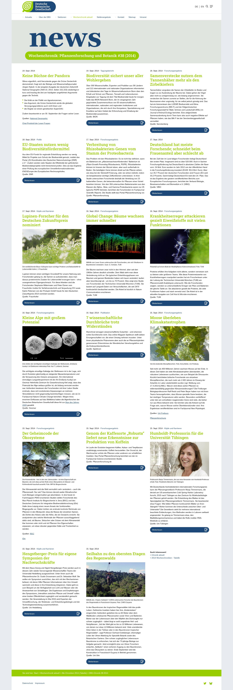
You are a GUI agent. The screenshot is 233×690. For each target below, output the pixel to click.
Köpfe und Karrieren (45, 211)
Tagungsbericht (107, 71)
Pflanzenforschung (158, 418)
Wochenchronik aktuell (82, 17)
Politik (39, 140)
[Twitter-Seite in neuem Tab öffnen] (205, 683)
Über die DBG (45, 17)
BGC (32, 534)
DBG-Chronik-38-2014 (98, 673)
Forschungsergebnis (173, 71)
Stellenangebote (104, 17)
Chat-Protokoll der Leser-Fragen (36, 123)
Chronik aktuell (158, 555)
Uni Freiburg (163, 413)
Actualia (28, 17)
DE (196, 7)
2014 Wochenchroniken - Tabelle (166, 558)
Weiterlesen (93, 123)
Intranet (143, 17)
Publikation (105, 313)
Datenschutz (27, 683)
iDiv (23, 538)
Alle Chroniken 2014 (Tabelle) (74, 673)
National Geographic (39, 118)
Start (36, 673)
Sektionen (62, 17)
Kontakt (121, 17)
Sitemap (132, 17)
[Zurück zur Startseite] (38, 6)
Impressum (40, 683)
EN (202, 7)
